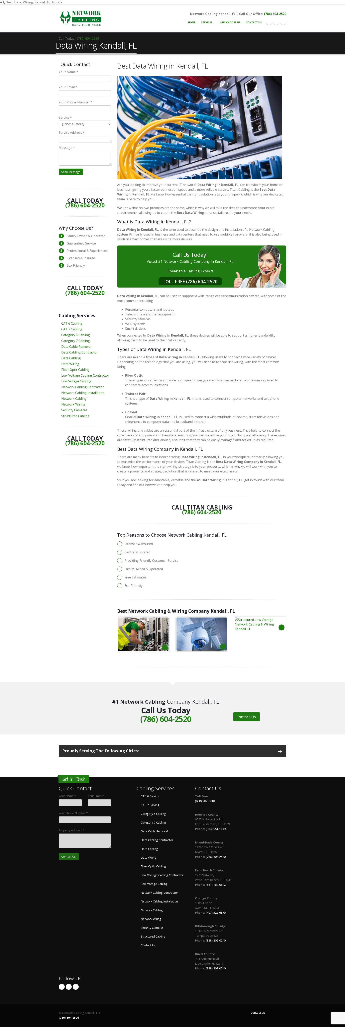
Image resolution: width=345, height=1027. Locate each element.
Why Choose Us (230, 22)
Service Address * (72, 132)
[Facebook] (269, 22)
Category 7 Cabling (75, 341)
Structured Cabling (75, 416)
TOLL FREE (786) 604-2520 (190, 281)
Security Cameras (74, 410)
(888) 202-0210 (205, 801)
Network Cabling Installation (82, 393)
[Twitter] (276, 22)
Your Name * (68, 72)
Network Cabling (74, 398)
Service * (65, 117)
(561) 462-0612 (216, 885)
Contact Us (254, 22)
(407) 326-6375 (216, 912)
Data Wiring (70, 364)
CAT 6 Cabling (71, 323)
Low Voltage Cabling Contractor (85, 375)
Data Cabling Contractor (79, 352)
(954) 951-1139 (216, 829)
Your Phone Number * (75, 102)
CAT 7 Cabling (71, 329)
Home (191, 22)
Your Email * (68, 87)
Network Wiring (73, 404)
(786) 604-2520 (275, 14)
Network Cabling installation (159, 901)
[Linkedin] (283, 22)
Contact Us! (247, 716)
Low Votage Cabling (76, 381)
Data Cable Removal (76, 346)
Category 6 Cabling (75, 335)
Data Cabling (71, 358)
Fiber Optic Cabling (75, 369)
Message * (67, 147)
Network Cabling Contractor (82, 387)
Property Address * (71, 830)
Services (206, 22)
